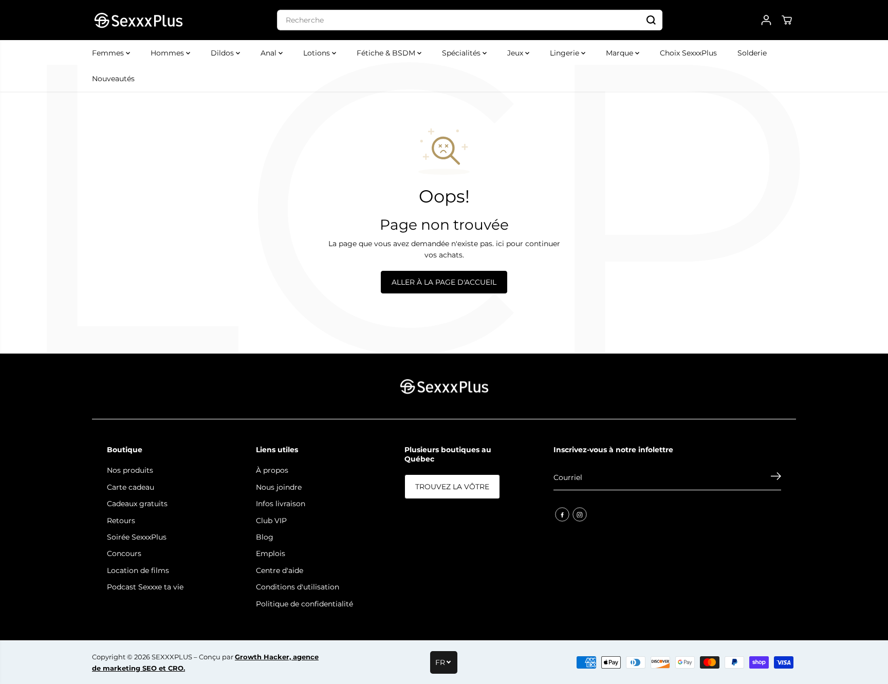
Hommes (168, 53)
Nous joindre (279, 487)
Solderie (752, 53)
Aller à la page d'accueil (444, 282)
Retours (121, 520)
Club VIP (271, 520)
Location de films (138, 570)
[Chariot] (787, 20)
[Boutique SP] (138, 20)
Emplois (270, 553)
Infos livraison (280, 503)
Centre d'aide (279, 570)
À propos (272, 470)
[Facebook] (562, 514)
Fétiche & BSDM (387, 53)
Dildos (223, 53)
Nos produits (130, 470)
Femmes (109, 53)
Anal (270, 53)
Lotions (317, 53)
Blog (264, 537)
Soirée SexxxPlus (136, 537)
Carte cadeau (130, 487)
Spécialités (462, 53)
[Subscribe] (776, 477)
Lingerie (565, 53)
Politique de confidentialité (304, 603)
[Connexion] (766, 20)
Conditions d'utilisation (297, 586)
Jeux (516, 53)
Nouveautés (113, 78)
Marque (620, 53)
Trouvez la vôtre (452, 486)
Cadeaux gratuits (137, 503)
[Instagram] (579, 514)
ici (500, 243)
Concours (124, 553)
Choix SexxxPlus (688, 53)
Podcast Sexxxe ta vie (145, 586)
